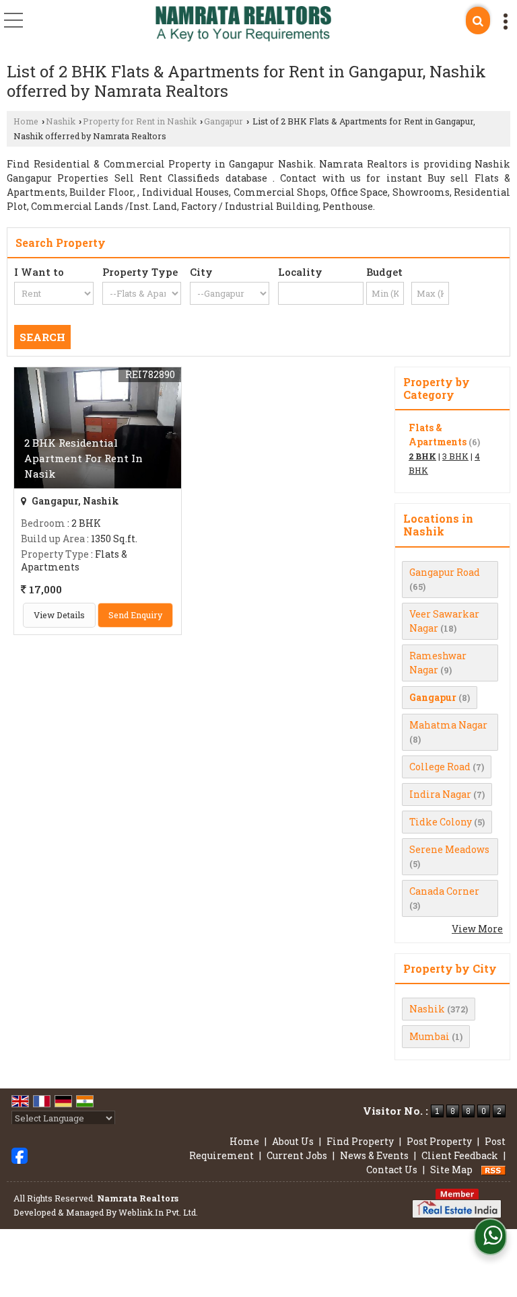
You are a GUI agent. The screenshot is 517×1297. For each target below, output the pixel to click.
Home (25, 121)
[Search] (478, 20)
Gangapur (223, 121)
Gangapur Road (444, 572)
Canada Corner (444, 891)
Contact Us (391, 1169)
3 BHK (455, 456)
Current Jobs (297, 1155)
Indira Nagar (440, 794)
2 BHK (422, 456)
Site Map (451, 1169)
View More (477, 928)
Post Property (439, 1141)
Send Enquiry (135, 614)
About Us (293, 1141)
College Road (440, 766)
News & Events (374, 1155)
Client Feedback (459, 1155)
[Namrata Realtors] (243, 25)
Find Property (360, 1141)
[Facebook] (19, 1154)
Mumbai (429, 1036)
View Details (59, 614)
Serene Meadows (449, 849)
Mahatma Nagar (448, 724)
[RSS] (493, 1169)
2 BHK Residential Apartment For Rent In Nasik (83, 458)
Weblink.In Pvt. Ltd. (158, 1212)
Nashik (60, 121)
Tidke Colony (440, 821)
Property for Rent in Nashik (140, 121)
